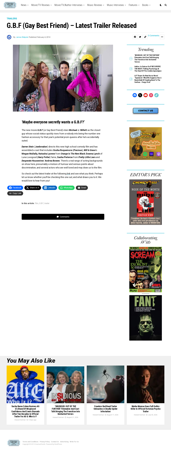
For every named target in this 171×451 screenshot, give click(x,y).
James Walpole (22, 37)
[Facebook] (134, 95)
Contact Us (55, 442)
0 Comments (153, 36)
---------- (145, 293)
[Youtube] (145, 95)
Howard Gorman (20, 420)
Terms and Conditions (30, 442)
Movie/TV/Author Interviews (68, 5)
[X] (140, 95)
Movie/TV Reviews (40, 5)
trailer (46, 203)
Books (145, 5)
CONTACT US (145, 110)
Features (133, 5)
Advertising (64, 442)
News (23, 5)
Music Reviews (94, 5)
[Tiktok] (156, 95)
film (36, 203)
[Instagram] (151, 95)
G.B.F (41, 203)
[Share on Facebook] (135, 37)
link (68, 173)
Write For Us (74, 442)
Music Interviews (115, 5)
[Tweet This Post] (140, 37)
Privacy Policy (45, 442)
